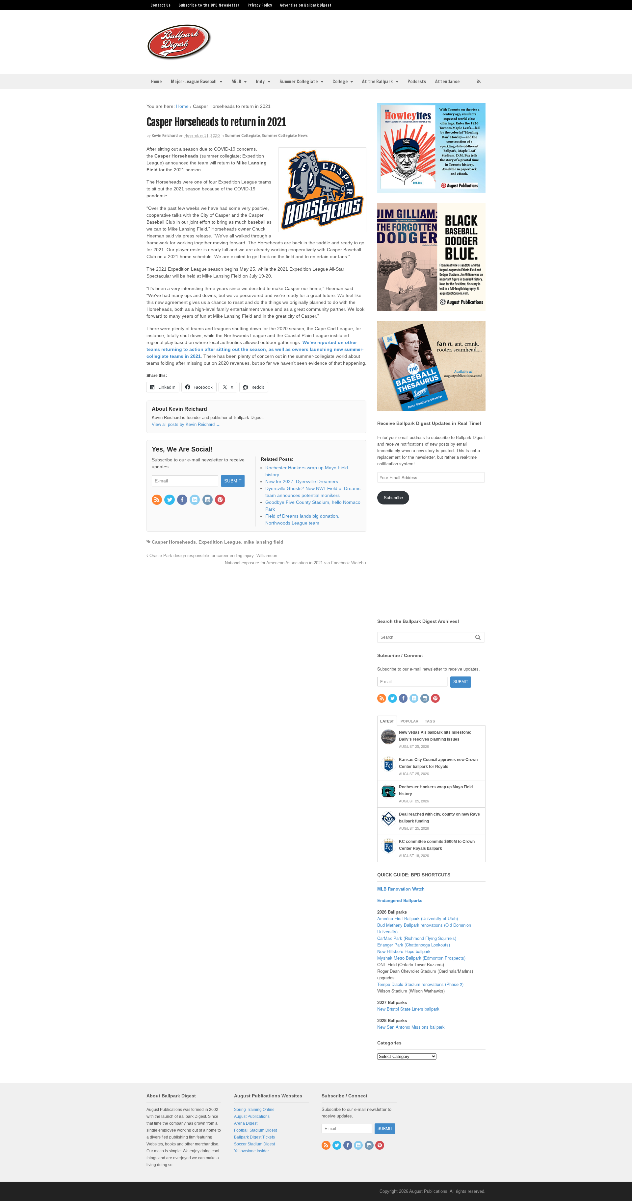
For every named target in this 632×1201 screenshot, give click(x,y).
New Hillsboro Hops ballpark (404, 951)
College (340, 81)
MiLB (236, 81)
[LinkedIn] (195, 500)
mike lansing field (263, 542)
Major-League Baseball (194, 81)
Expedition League (219, 542)
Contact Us (160, 5)
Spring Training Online (254, 1109)
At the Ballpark (377, 81)
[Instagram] (208, 500)
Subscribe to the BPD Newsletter (209, 5)
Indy (260, 81)
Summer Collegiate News (285, 135)
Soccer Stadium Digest (254, 1144)
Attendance (447, 81)
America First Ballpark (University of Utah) (417, 918)
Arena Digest (245, 1123)
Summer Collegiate (298, 81)
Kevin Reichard (165, 135)
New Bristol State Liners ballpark (408, 1009)
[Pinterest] (220, 500)
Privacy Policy (260, 5)
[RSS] (157, 500)
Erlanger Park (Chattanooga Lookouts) (413, 945)
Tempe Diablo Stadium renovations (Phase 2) (420, 984)
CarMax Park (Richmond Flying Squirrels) (416, 938)
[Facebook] (182, 500)
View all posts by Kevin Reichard (186, 424)
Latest (387, 721)
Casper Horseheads (174, 542)
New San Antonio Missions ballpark (411, 1027)
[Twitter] (169, 500)
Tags (430, 721)
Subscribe (393, 497)
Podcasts (417, 81)
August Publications (252, 1116)
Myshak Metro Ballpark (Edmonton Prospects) (421, 958)
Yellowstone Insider (251, 1151)
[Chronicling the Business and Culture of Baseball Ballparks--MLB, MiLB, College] (179, 57)
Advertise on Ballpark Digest (305, 5)
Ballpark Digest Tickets (254, 1137)
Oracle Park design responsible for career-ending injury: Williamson (212, 555)
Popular (409, 721)
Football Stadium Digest (255, 1130)
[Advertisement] (368, 38)
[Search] (478, 637)
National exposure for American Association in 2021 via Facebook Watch (295, 563)
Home (156, 81)
